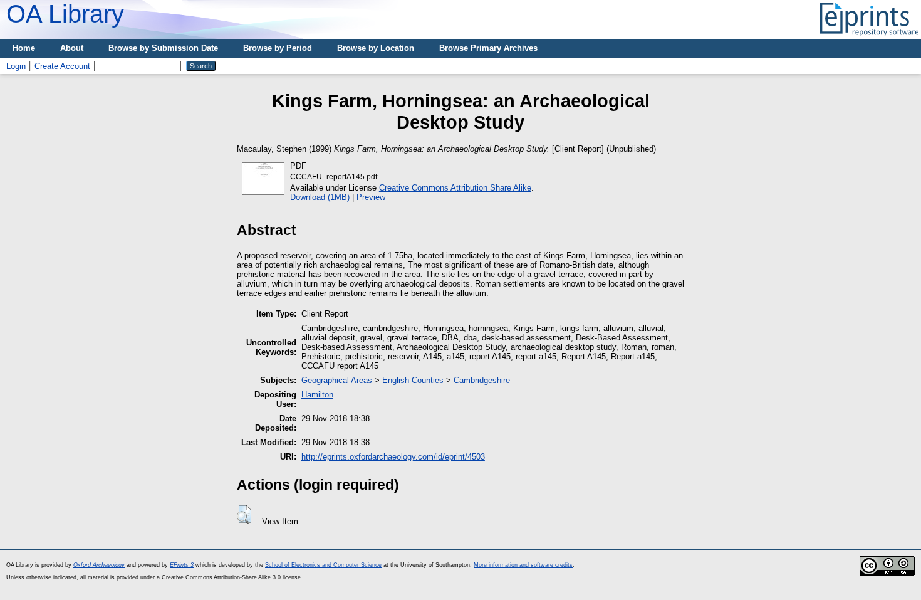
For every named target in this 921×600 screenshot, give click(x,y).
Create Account (62, 66)
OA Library (65, 14)
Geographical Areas (336, 380)
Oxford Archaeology (99, 565)
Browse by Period (277, 48)
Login (16, 66)
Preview (370, 197)
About (71, 48)
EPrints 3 (182, 565)
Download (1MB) (320, 197)
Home (24, 48)
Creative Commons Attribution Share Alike (455, 187)
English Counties (413, 380)
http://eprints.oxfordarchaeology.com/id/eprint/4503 (393, 456)
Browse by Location (375, 48)
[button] (244, 514)
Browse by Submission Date (163, 48)
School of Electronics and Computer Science (323, 565)
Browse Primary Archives (488, 48)
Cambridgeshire (482, 380)
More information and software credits (523, 565)
